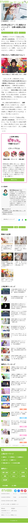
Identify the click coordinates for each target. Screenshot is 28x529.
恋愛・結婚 (5, 472)
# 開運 (16, 32)
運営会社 (3, 508)
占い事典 (14, 485)
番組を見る (14, 179)
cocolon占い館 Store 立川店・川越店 (9, 500)
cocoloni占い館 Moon (5, 497)
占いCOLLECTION (23, 497)
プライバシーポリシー (6, 512)
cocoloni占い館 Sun (5, 493)
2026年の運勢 (16, 463)
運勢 (5, 476)
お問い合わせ (14, 510)
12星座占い (12, 457)
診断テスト (13, 460)
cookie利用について (5, 510)
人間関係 (23, 476)
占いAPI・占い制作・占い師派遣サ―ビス (10, 504)
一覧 (26, 468)
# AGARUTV (4, 229)
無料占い (5, 457)
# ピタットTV (22, 32)
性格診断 (5, 480)
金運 (14, 472)
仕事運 (23, 472)
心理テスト (5, 460)
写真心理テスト (6, 463)
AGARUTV (5, 21)
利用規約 (13, 508)
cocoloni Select (23, 493)
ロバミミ (15, 493)
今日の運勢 (5, 485)
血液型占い (21, 457)
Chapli (14, 497)
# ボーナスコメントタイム (7, 32)
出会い (14, 476)
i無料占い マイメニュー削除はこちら (9, 515)
